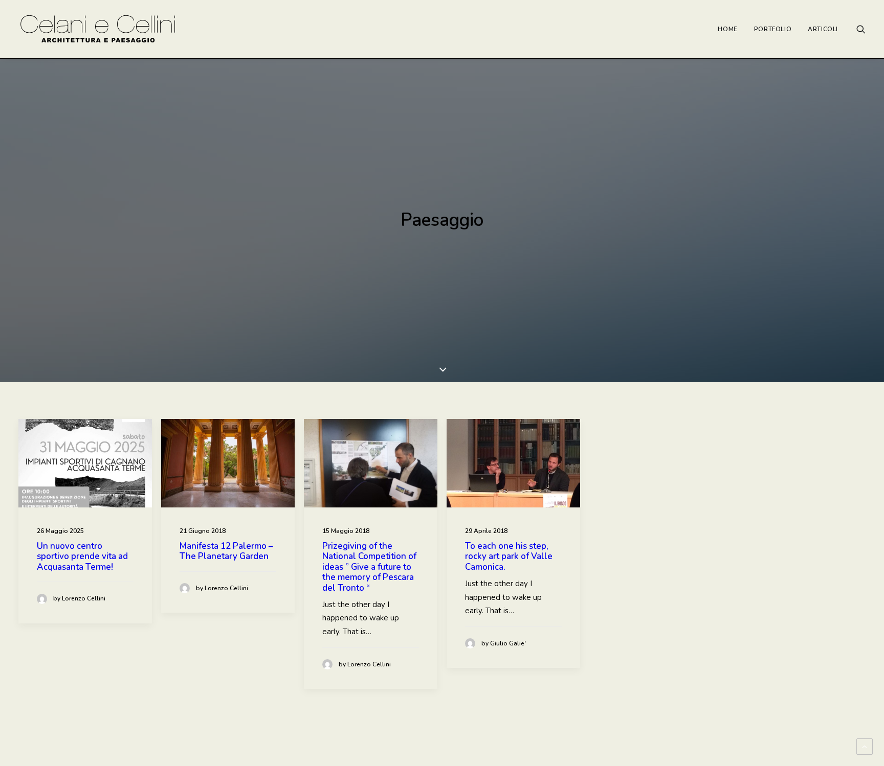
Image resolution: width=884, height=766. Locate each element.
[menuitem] (727, 29)
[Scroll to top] (864, 746)
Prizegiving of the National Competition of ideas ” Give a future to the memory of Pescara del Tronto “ (369, 567)
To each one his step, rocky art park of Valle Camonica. (508, 556)
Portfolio (772, 29)
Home (727, 29)
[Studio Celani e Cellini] (98, 29)
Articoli (823, 29)
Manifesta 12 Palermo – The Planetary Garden (226, 551)
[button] (861, 29)
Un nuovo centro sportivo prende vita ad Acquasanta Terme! (82, 556)
